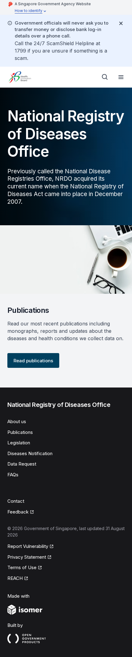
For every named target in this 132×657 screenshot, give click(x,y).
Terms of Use (24, 568)
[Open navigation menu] (121, 77)
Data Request (21, 464)
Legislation (18, 443)
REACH (17, 578)
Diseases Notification (29, 453)
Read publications (33, 361)
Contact (15, 501)
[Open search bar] (105, 77)
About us (16, 421)
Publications (20, 432)
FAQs (12, 475)
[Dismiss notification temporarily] (121, 23)
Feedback (20, 512)
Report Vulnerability (27, 546)
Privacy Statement (27, 557)
